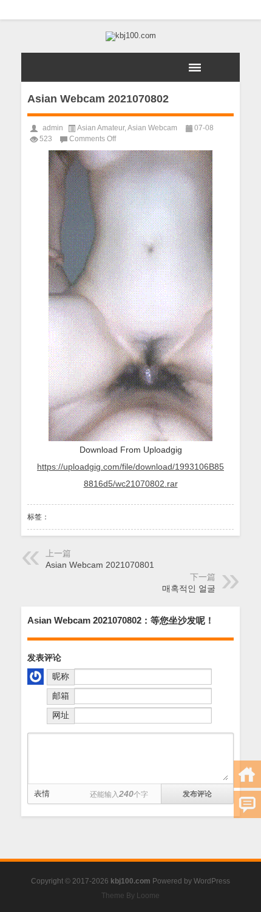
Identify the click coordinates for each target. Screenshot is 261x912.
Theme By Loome (130, 895)
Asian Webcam (152, 128)
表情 (42, 793)
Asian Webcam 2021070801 (100, 565)
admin (52, 128)
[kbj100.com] (130, 36)
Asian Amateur (100, 128)
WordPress (212, 881)
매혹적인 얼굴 (188, 588)
